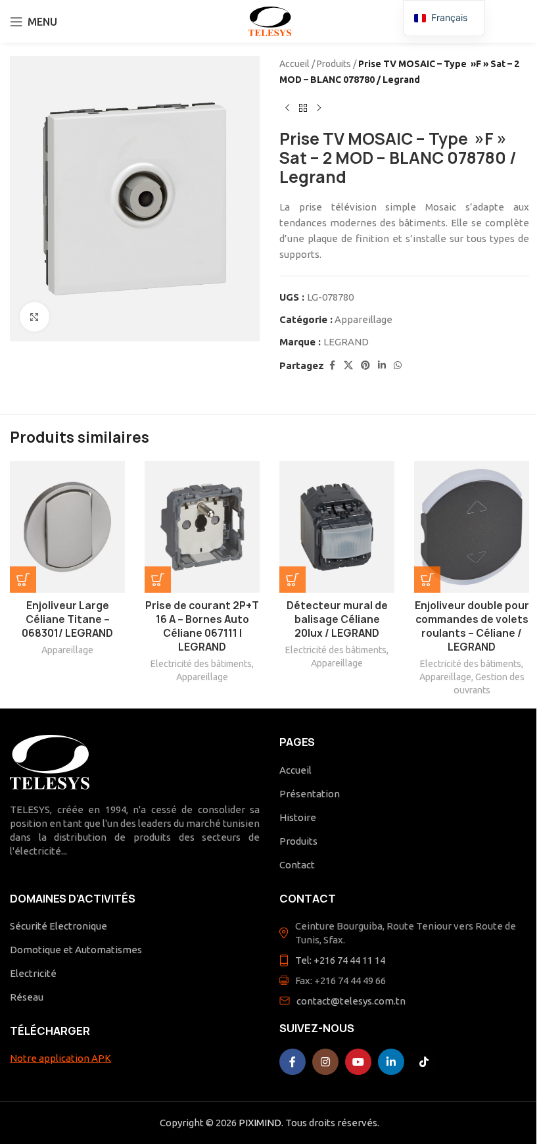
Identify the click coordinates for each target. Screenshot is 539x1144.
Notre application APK (60, 1058)
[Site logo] (269, 20)
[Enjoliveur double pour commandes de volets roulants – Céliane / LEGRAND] (471, 527)
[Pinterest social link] (365, 365)
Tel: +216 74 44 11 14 (340, 960)
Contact (297, 864)
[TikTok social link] (424, 1062)
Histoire (297, 817)
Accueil (294, 64)
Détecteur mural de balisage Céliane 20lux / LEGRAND (337, 619)
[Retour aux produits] (303, 108)
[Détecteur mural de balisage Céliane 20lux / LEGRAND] (336, 527)
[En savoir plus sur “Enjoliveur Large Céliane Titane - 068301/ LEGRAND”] (23, 579)
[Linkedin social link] (382, 365)
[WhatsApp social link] (398, 365)
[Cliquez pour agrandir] (34, 317)
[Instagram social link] (325, 1062)
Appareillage (363, 319)
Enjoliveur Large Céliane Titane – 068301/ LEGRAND (67, 619)
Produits (334, 64)
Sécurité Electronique (58, 926)
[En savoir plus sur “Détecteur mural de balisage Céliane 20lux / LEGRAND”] (292, 579)
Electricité (33, 973)
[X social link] (348, 365)
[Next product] (319, 108)
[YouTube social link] (358, 1062)
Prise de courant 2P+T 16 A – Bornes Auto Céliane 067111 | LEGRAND (202, 626)
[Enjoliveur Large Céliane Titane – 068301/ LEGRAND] (67, 527)
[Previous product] (287, 108)
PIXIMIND (260, 1122)
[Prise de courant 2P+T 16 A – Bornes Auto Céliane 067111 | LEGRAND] (202, 527)
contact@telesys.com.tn (351, 1001)
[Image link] (49, 761)
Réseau (26, 997)
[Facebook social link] (332, 365)
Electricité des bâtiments (201, 664)
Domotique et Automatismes (76, 949)
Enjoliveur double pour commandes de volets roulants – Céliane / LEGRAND (472, 626)
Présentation (309, 793)
